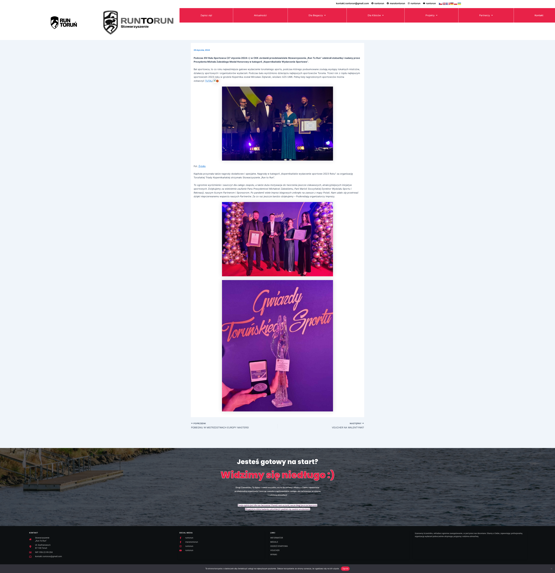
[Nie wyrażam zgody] (551, 568)
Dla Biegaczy (316, 15)
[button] (317, 15)
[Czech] (441, 3)
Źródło (202, 166)
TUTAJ (208, 80)
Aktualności (260, 15)
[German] (452, 3)
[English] (444, 3)
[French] (448, 3)
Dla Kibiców (374, 15)
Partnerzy (484, 15)
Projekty (430, 15)
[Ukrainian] (459, 3)
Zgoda (345, 568)
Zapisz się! (206, 15)
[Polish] (456, 3)
